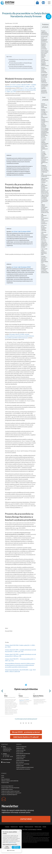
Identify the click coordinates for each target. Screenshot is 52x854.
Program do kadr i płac (21, 750)
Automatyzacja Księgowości (7, 785)
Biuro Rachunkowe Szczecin (36, 838)
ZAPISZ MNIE (26, 819)
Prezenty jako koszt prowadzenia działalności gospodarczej (44, 39)
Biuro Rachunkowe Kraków (33, 837)
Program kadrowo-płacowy (7, 789)
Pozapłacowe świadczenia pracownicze (44, 76)
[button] (11, 844)
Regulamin (21, 826)
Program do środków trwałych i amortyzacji (10, 791)
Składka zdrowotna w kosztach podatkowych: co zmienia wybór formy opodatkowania (44, 268)
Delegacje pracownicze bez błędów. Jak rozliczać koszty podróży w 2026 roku (44, 169)
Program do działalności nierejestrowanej (24, 767)
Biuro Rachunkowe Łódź (43, 837)
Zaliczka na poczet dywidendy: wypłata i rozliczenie (44, 227)
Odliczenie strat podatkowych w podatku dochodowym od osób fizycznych (44, 236)
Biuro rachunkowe (20, 762)
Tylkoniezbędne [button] (6, 847)
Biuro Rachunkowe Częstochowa (43, 839)
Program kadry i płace (20, 757)
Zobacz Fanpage (6, 762)
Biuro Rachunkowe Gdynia (24, 837)
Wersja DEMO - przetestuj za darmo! (26, 732)
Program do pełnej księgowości (22, 760)
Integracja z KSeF (20, 765)
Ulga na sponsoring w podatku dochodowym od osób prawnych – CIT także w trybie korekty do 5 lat (45, 188)
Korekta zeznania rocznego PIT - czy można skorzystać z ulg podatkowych (44, 113)
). (10, 647)
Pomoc (2, 777)
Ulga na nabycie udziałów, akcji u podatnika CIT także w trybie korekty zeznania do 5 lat (45, 198)
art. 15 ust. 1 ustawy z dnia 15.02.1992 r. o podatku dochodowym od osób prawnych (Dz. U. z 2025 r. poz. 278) (20, 89)
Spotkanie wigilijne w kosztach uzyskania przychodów (44, 46)
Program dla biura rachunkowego (23, 753)
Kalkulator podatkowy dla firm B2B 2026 (9, 780)
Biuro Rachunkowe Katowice (32, 839)
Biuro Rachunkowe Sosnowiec (27, 840)
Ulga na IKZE (44, 248)
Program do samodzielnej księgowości (9, 794)
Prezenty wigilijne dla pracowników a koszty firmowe (44, 32)
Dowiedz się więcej (12, 842)
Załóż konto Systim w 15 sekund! (26, 737)
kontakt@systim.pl (7, 759)
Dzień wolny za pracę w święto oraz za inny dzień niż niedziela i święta (44, 54)
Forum (2, 775)
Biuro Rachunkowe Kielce (37, 840)
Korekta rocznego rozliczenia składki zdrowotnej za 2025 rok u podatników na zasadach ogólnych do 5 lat (44, 157)
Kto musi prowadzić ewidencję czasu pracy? (44, 80)
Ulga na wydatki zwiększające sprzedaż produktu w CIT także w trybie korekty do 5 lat (45, 208)
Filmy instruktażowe (5, 779)
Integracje (7, 826)
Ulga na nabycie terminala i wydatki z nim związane (45, 180)
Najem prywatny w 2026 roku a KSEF (44, 252)
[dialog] (11, 841)
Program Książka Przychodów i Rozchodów (10, 787)
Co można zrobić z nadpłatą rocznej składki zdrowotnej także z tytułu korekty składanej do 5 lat (44, 145)
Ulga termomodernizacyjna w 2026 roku (46, 175)
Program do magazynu (20, 755)
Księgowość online (20, 748)
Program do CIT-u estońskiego (22, 763)
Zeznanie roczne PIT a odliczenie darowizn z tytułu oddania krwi (44, 259)
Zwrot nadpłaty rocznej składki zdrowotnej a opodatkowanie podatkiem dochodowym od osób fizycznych (44, 133)
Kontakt (44, 826)
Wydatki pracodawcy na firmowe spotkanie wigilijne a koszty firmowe (44, 62)
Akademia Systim (14, 826)
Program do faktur (20, 758)
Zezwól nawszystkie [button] (16, 847)
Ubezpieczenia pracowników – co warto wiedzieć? (44, 86)
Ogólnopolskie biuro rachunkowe (23, 769)
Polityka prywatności (29, 826)
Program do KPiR (19, 751)
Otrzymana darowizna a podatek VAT (44, 91)
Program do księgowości (21, 746)
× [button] (20, 830)
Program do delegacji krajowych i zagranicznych (11, 792)
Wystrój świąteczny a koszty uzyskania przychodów (44, 70)
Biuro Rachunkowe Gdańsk (26, 838)
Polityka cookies (38, 826)
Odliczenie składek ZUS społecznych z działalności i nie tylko (44, 244)
